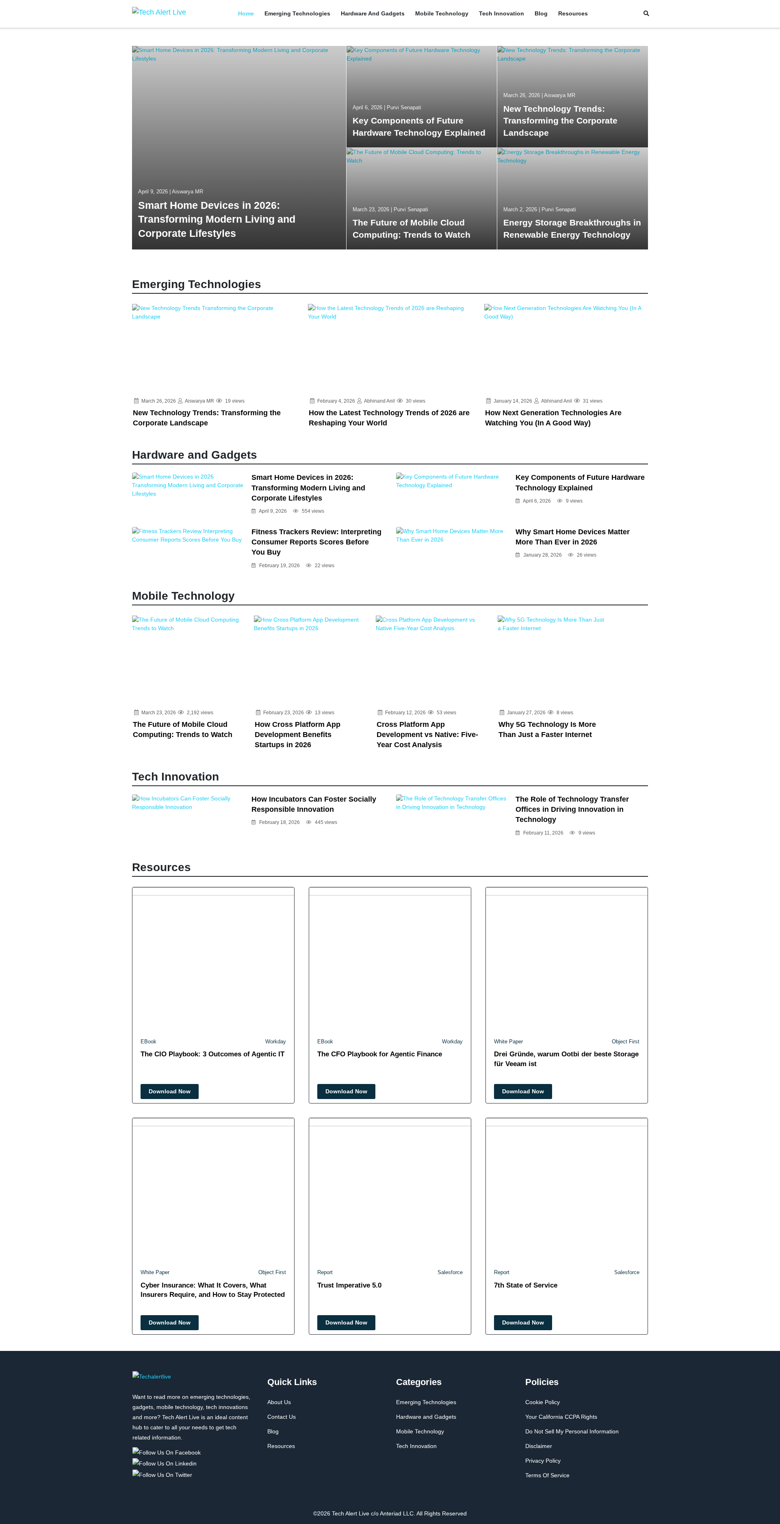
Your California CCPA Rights (561, 1416)
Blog (541, 13)
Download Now (170, 1091)
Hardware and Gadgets (373, 13)
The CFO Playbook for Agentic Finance (379, 1054)
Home (246, 13)
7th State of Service (525, 1285)
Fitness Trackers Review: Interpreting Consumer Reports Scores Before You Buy (316, 542)
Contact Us (281, 1416)
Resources (573, 13)
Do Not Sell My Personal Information (572, 1431)
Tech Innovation (501, 13)
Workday (275, 1041)
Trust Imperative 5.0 (349, 1285)
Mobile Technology (441, 13)
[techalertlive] (151, 1381)
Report (325, 1272)
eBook (148, 1041)
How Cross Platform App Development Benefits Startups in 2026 (297, 734)
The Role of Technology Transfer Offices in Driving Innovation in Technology (572, 809)
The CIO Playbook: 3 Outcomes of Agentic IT (212, 1054)
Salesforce (450, 1272)
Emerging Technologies (297, 13)
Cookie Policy (542, 1402)
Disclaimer (538, 1446)
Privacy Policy (543, 1460)
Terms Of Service (547, 1475)
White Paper (508, 1041)
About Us (279, 1402)
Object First (625, 1041)
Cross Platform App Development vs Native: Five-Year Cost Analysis (427, 734)
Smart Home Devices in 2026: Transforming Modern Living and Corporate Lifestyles (308, 487)
